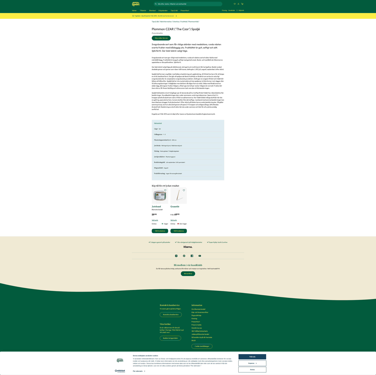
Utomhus (176, 22)
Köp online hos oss (161, 38)
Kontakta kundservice (171, 314)
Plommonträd (193, 22)
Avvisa (252, 369)
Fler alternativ (138, 371)
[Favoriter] (235, 4)
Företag (224, 10)
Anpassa (251, 363)
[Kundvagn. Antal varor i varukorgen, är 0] (242, 4)
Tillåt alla (252, 357)
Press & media (196, 325)
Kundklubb (232, 10)
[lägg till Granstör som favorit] (184, 190)
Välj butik (241, 10)
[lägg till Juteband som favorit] (165, 190)
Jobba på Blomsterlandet (200, 334)
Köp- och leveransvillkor (200, 312)
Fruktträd (184, 22)
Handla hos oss (197, 328)
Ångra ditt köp (196, 315)
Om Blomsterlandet (198, 309)
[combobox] (190, 4)
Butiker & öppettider (170, 338)
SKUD (194, 340)
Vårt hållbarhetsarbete (200, 331)
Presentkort (196, 322)
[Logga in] (238, 4)
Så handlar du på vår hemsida (202, 337)
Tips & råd (155, 22)
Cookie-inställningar (202, 346)
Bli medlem (188, 274)
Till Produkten (161, 231)
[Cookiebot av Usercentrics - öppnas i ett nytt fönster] (120, 371)
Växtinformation (166, 22)
